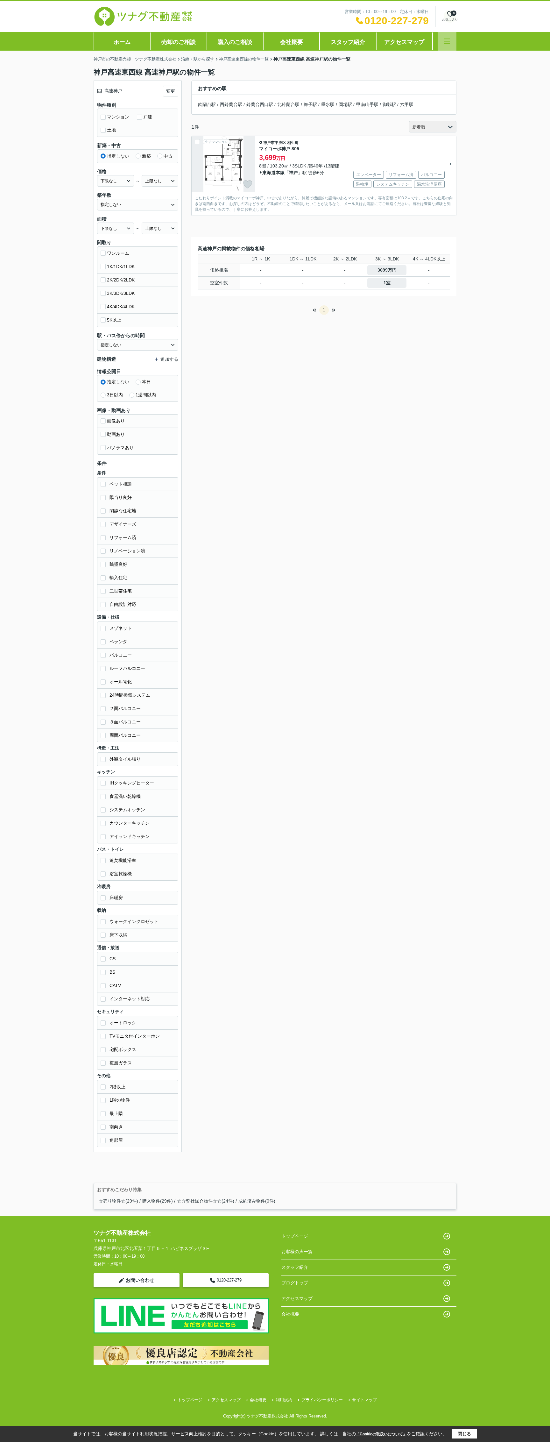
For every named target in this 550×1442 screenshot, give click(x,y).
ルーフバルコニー (127, 668)
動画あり (116, 434)
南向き (116, 1126)
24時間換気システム (129, 695)
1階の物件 (119, 1100)
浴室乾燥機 (120, 873)
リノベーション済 (127, 550)
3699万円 (387, 270)
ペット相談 (120, 484)
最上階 (116, 1113)
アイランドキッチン (129, 836)
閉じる (464, 1433)
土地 (111, 129)
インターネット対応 (129, 998)
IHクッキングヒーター (131, 782)
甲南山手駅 (367, 104)
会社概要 (291, 42)
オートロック (122, 1022)
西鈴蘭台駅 (231, 104)
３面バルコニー (125, 721)
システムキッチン (127, 809)
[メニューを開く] (447, 41)
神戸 (293, 172)
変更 (170, 91)
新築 (146, 156)
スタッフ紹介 (348, 42)
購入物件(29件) (157, 1201)
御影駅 (389, 104)
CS (112, 958)
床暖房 (116, 897)
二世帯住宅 (120, 590)
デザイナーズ (122, 524)
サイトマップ (364, 1399)
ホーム (122, 42)
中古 (168, 156)
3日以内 (115, 394)
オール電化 (120, 681)
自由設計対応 (122, 604)
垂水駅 (328, 104)
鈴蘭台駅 (207, 104)
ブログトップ (294, 1282)
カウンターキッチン (129, 823)
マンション (118, 116)
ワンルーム (118, 253)
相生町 (293, 142)
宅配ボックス (122, 1049)
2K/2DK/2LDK (121, 279)
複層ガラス (120, 1062)
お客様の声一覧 (297, 1251)
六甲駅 (406, 104)
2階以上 (117, 1086)
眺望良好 (118, 564)
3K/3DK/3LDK (121, 293)
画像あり (116, 420)
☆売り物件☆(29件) (118, 1201)
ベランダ (118, 641)
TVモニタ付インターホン (134, 1036)
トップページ (294, 1236)
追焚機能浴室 (122, 860)
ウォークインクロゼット (134, 921)
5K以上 (114, 320)
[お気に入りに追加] (247, 184)
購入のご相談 (235, 42)
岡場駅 (345, 104)
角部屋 (116, 1140)
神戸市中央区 (274, 142)
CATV (115, 985)
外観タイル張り (125, 759)
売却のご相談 (178, 42)
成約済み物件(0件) (256, 1201)
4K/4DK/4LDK (121, 306)
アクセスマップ (404, 42)
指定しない (118, 156)
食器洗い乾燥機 (125, 796)
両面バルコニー (125, 735)
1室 (387, 282)
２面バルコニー (125, 708)
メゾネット (120, 628)
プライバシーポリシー (322, 1399)
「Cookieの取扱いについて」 (381, 1434)
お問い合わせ (140, 1280)
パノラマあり (120, 447)
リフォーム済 (122, 537)
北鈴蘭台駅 (288, 104)
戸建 (147, 116)
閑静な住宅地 (122, 510)
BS (112, 972)
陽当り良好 (120, 497)
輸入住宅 (118, 577)
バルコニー (120, 654)
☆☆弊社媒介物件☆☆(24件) (205, 1201)
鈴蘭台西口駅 (259, 104)
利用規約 (284, 1399)
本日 (146, 381)
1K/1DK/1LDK (121, 266)
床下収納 (118, 934)
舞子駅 (310, 104)
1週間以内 (146, 394)
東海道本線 (273, 172)
